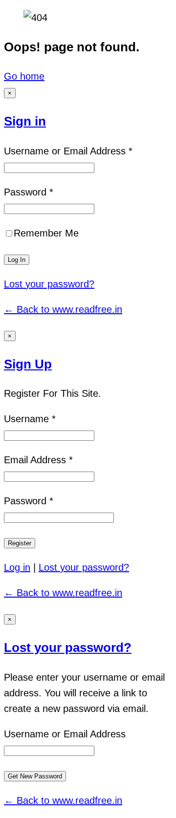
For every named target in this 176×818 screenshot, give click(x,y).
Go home (24, 76)
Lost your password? (49, 284)
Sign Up (28, 364)
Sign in (25, 121)
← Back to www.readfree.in (63, 309)
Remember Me (46, 233)
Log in (17, 567)
